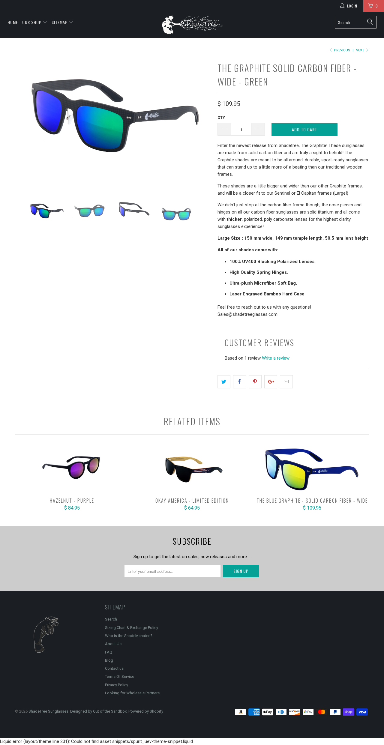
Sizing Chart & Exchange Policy (131, 627)
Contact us (114, 668)
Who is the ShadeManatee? (128, 635)
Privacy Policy (116, 685)
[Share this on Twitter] (224, 381)
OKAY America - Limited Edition (192, 469)
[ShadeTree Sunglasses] (192, 25)
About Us (113, 644)
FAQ (108, 652)
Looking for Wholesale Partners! (132, 693)
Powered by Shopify (145, 711)
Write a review (276, 358)
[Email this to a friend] (286, 381)
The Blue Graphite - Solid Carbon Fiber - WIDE (312, 469)
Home (13, 22)
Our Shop (31, 22)
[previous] (25, 125)
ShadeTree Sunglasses (48, 711)
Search (111, 619)
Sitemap (60, 22)
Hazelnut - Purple (72, 469)
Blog (109, 660)
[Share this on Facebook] (239, 381)
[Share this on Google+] (270, 381)
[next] (201, 125)
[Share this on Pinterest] (255, 381)
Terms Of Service (119, 676)
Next (360, 50)
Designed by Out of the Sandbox (98, 711)
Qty (221, 117)
